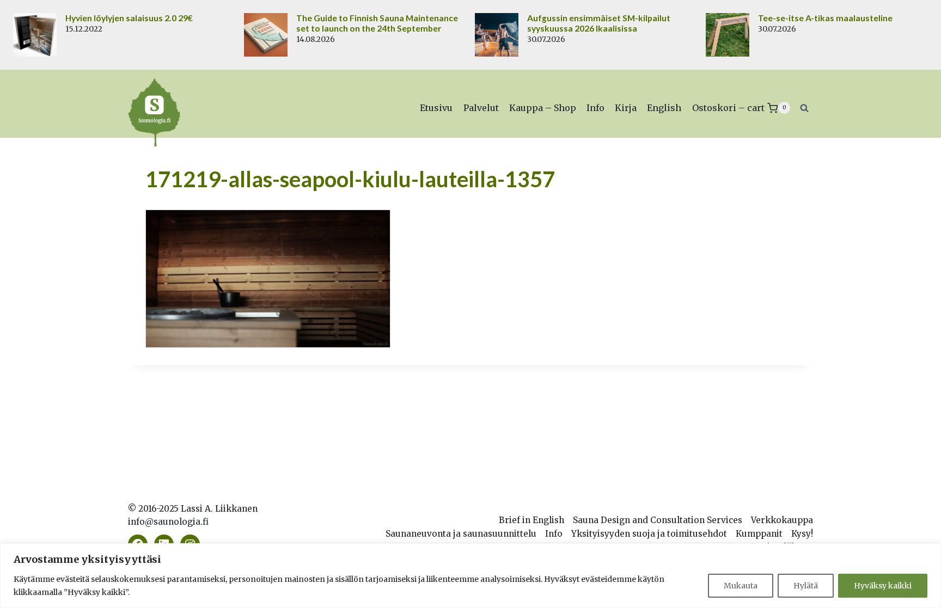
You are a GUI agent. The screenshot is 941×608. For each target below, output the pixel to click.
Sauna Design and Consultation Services (657, 520)
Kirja (626, 107)
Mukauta (740, 586)
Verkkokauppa (782, 520)
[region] (470, 575)
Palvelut (481, 107)
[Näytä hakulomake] (804, 107)
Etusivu (436, 107)
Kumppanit (759, 534)
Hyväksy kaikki (883, 586)
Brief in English (531, 520)
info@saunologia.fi (168, 522)
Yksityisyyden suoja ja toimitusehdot (649, 534)
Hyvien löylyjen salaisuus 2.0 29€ (129, 18)
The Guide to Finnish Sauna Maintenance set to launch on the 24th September (377, 23)
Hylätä (805, 586)
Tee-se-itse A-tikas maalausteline (825, 18)
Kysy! (802, 534)
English (664, 107)
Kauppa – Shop (542, 107)
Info (595, 107)
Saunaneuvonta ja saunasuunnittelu (461, 534)
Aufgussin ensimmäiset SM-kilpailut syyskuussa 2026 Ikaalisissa (598, 23)
